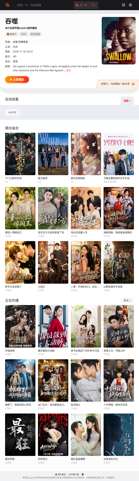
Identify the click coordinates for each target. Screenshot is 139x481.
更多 (126, 300)
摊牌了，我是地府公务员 (18, 404)
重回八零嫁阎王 (13, 232)
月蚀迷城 (10, 350)
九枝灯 (41, 286)
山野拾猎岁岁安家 (113, 286)
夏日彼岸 (42, 178)
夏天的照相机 (78, 178)
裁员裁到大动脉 (46, 350)
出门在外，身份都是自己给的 (53, 404)
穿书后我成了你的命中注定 (85, 350)
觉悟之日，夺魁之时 (114, 350)
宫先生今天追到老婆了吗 (51, 232)
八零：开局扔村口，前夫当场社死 (86, 286)
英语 (15, 61)
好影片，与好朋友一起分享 (115, 83)
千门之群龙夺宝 (13, 178)
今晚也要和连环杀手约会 (117, 178)
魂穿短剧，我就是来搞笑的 (118, 232)
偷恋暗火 (75, 404)
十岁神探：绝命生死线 (115, 404)
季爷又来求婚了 (13, 286)
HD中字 (12, 112)
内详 (15, 46)
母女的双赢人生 (79, 232)
